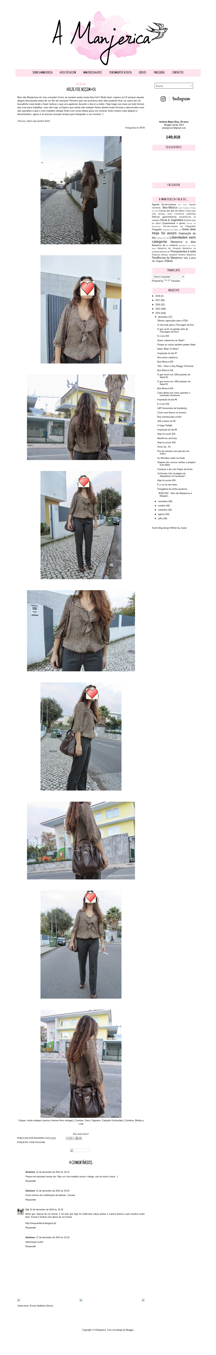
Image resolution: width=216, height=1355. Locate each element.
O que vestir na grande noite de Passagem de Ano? (172, 330)
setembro (163, 510)
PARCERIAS (159, 73)
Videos (142, 73)
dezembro (163, 317)
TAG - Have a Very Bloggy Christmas (175, 366)
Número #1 (165, 252)
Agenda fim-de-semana (164, 204)
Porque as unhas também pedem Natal (176, 344)
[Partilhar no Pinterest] (80, 1138)
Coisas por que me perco (171, 210)
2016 (158, 304)
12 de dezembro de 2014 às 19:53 (52, 1190)
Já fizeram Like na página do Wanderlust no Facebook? (171, 474)
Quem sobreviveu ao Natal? (170, 340)
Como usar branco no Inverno (171, 412)
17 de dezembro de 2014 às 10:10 (52, 1237)
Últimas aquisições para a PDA (172, 320)
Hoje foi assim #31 (166, 434)
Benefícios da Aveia (167, 438)
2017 (158, 300)
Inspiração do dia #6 (167, 399)
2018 (158, 296)
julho (160, 518)
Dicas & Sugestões (171, 220)
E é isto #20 (163, 336)
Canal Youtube (184, 208)
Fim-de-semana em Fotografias (179, 226)
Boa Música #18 (165, 388)
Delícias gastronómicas (164, 217)
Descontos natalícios (167, 357)
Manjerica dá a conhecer (165, 245)
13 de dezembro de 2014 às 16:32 (46, 1209)
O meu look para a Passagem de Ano (175, 325)
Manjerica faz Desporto (169, 248)
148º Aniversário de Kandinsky (172, 408)
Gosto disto (189, 229)
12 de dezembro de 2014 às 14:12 (52, 1172)
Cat (27, 1209)
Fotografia (157, 229)
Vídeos (168, 261)
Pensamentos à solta (120, 73)
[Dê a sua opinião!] (70, 1138)
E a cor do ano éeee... (168, 484)
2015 (158, 309)
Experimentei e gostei (173, 223)
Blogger (129, 1330)
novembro (163, 501)
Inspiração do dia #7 (167, 353)
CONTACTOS (178, 73)
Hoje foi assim (68, 73)
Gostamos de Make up (172, 230)
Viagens (160, 261)
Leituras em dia (162, 238)
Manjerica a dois (92, 73)
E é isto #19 (163, 404)
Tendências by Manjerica (167, 257)
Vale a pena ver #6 (166, 421)
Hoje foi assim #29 (166, 480)
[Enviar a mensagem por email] (67, 1138)
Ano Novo (182, 205)
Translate (175, 281)
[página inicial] (81, 1300)
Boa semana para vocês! (169, 417)
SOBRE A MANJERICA (42, 73)
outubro (162, 505)
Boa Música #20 (165, 361)
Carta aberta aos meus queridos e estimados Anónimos (173, 394)
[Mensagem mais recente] (18, 1300)
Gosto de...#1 (164, 446)
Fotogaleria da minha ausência (172, 489)
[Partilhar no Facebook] (77, 1138)
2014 (158, 313)
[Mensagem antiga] (143, 1300)
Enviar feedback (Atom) (41, 1305)
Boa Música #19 (165, 370)
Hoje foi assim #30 (166, 442)
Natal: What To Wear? (168, 349)
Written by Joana (178, 528)
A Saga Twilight (164, 425)
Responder (30, 1181)
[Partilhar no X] (74, 1138)
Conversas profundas (185, 214)
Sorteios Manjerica (187, 255)
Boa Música (170, 207)
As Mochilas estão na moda (171, 458)
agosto (161, 514)
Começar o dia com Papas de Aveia (174, 469)
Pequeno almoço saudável (164, 255)
